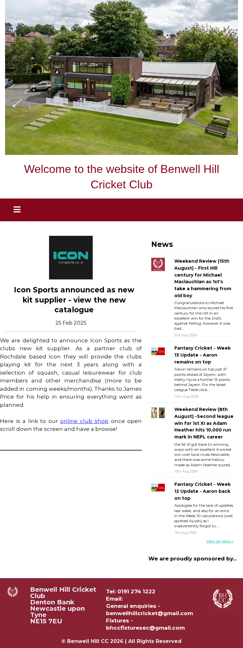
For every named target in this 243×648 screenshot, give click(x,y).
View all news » (220, 541)
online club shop (84, 421)
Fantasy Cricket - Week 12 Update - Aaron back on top (202, 491)
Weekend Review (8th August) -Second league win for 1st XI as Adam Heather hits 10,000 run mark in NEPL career (204, 423)
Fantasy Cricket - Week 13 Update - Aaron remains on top (202, 354)
